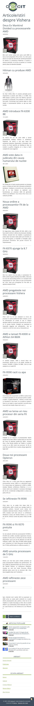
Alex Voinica (6, 692)
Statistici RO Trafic (23, 703)
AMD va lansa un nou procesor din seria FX (15, 412)
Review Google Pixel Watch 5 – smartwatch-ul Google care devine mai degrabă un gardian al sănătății (19, 639)
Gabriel (5, 681)
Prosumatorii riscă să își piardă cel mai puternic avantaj (19, 643)
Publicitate (6, 664)
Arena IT (17, 7)
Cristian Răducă (7, 685)
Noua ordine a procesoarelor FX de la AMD (15, 204)
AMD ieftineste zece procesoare (14, 579)
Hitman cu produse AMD (17, 70)
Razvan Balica (6, 688)
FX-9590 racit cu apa (14, 372)
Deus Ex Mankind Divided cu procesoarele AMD (16, 28)
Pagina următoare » (15, 616)
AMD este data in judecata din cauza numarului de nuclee (14, 157)
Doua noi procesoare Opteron (15, 456)
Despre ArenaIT (7, 660)
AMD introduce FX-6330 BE (16, 112)
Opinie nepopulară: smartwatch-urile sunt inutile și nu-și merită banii (18, 627)
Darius (4, 677)
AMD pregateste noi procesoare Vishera (14, 292)
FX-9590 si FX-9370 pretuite (13, 526)
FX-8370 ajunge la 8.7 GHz (15, 250)
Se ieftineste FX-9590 (15, 498)
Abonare (5, 668)
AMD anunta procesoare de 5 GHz (17, 553)
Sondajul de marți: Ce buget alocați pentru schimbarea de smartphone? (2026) (18, 633)
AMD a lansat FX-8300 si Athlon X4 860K (16, 335)
